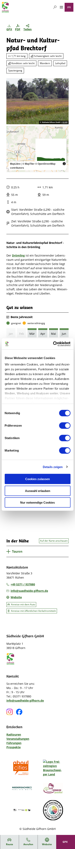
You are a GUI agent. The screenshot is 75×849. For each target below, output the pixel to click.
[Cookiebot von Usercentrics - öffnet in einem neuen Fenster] (53, 343)
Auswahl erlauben (37, 490)
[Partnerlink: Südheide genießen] (53, 788)
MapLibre (15, 163)
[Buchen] (69, 7)
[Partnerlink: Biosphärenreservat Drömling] (22, 810)
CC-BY (65, 122)
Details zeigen (53, 466)
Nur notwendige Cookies (37, 502)
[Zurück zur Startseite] (5, 7)
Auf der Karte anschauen (54, 540)
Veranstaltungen (17, 739)
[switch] (64, 425)
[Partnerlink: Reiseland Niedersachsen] (22, 788)
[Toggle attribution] (64, 163)
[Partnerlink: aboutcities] (22, 768)
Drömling (18, 255)
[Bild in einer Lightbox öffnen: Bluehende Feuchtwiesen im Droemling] (37, 101)
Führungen (13, 743)
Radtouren (13, 734)
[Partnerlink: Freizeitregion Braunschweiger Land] (53, 768)
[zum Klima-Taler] (53, 810)
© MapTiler (28, 163)
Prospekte (13, 747)
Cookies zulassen (37, 479)
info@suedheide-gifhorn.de (25, 700)
